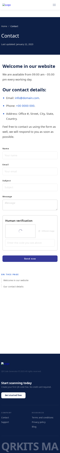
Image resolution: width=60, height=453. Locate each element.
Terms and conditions (42, 417)
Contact (5, 417)
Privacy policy (39, 422)
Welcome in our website (15, 280)
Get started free (13, 395)
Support (5, 422)
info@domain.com (27, 98)
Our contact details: (13, 286)
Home (4, 26)
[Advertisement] (30, 324)
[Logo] (6, 5)
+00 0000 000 (25, 106)
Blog (34, 426)
